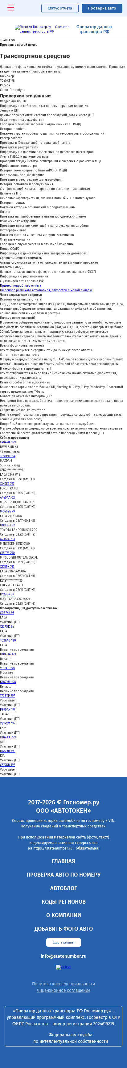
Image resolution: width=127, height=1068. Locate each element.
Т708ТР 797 (7, 696)
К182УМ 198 (8, 682)
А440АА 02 (7, 498)
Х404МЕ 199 (8, 442)
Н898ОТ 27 (7, 525)
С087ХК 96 (7, 613)
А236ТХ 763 (7, 539)
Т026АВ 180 (8, 640)
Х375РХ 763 (7, 567)
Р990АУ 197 (7, 710)
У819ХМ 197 (7, 723)
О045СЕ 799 (8, 737)
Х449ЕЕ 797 (7, 484)
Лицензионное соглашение (63, 990)
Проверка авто (102, 8)
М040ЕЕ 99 (7, 511)
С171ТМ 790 (7, 553)
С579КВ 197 (7, 765)
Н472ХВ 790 (7, 751)
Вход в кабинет (63, 942)
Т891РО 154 (7, 456)
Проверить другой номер (18, 45)
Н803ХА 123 (8, 654)
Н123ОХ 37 (7, 594)
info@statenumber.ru (64, 956)
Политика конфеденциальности (63, 984)
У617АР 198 (7, 668)
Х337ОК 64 (7, 627)
